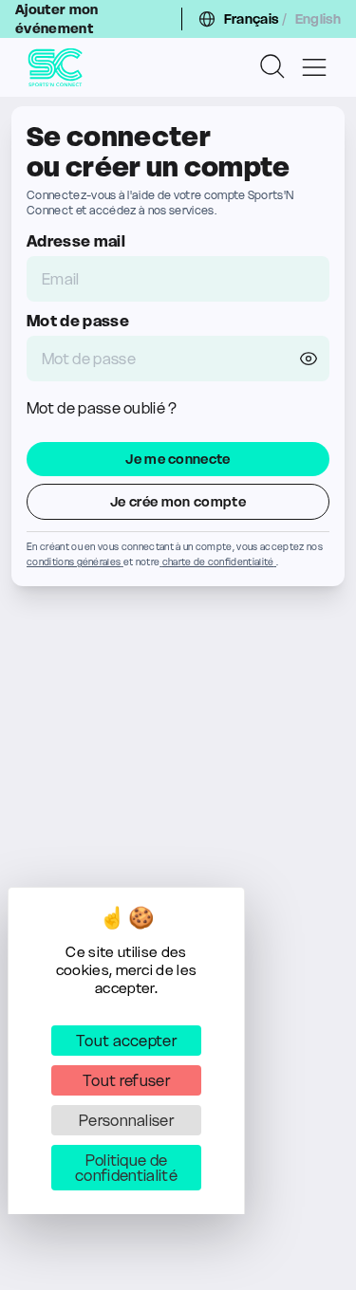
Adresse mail (76, 240)
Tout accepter (126, 1040)
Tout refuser (126, 1080)
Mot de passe (78, 320)
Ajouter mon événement (57, 19)
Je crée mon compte (178, 501)
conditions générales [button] (74, 562)
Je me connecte (177, 459)
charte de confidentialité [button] (218, 562)
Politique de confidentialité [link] (126, 1168)
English (318, 19)
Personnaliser (126, 1120)
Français (251, 19)
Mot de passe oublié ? (102, 407)
